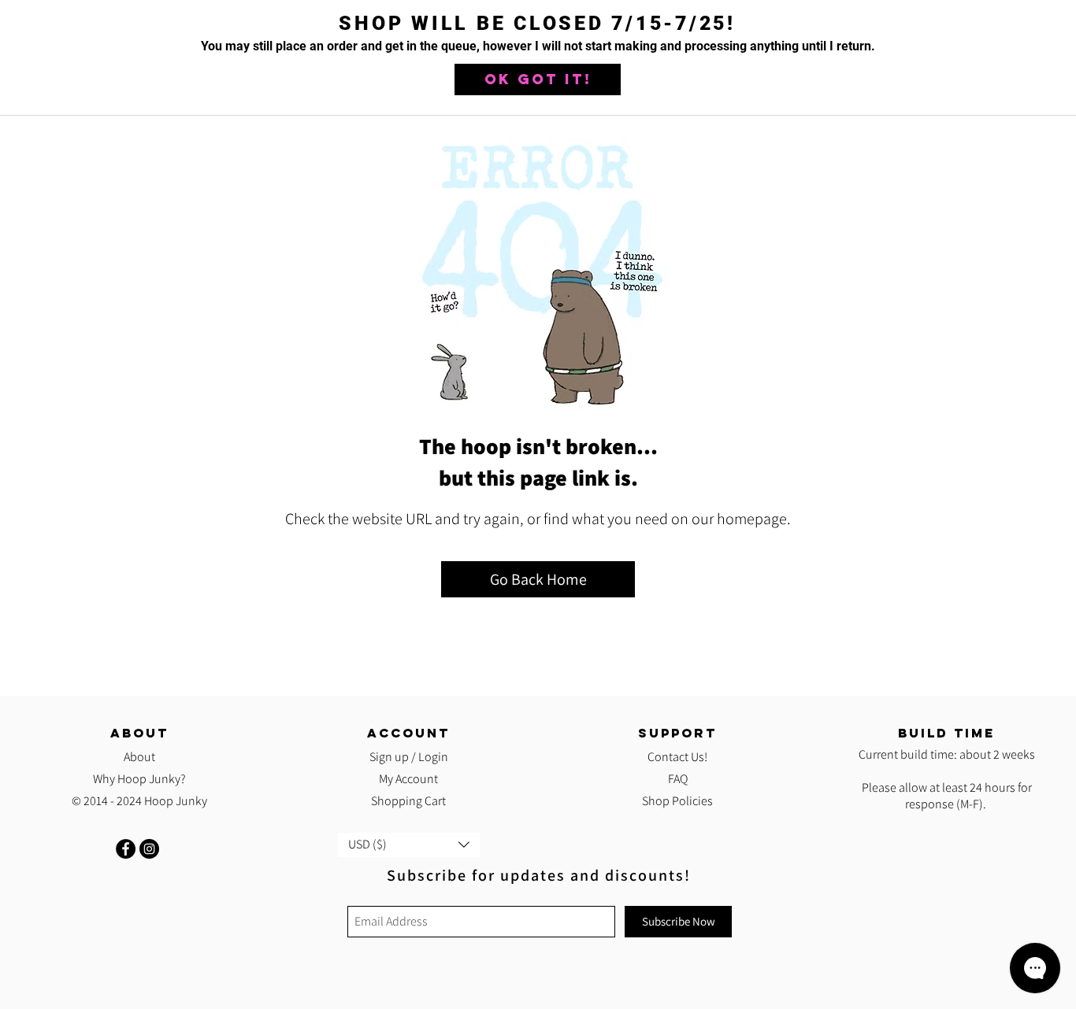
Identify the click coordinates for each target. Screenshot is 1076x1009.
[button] (538, 79)
